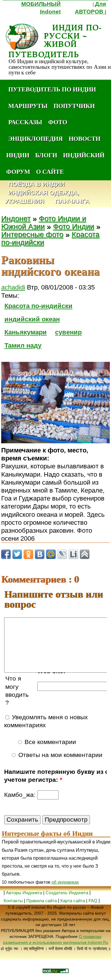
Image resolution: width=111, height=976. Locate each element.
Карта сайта (72, 900)
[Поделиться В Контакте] (39, 554)
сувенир (68, 332)
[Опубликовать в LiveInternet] (73, 554)
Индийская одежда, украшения (42, 197)
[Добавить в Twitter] (17, 554)
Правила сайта (41, 900)
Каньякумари (25, 332)
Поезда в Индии (36, 184)
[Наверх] (84, 554)
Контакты (14, 900)
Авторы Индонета (24, 892)
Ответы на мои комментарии (59, 754)
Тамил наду (22, 345)
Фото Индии (73, 226)
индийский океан (32, 319)
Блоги (46, 155)
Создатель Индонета (67, 892)
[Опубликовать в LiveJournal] (62, 554)
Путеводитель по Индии (52, 89)
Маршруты (28, 105)
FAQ (93, 900)
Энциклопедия (35, 138)
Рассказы (25, 121)
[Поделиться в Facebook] (6, 554)
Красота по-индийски (38, 306)
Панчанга (72, 201)
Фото (57, 121)
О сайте (50, 171)
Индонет (15, 219)
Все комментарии (49, 742)
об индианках (65, 882)
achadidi (13, 287)
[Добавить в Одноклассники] (28, 554)
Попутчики (74, 105)
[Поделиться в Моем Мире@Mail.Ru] (51, 554)
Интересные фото (32, 234)
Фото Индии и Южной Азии (43, 222)
